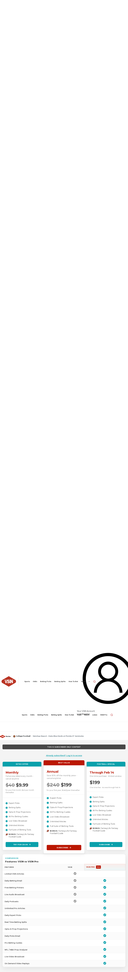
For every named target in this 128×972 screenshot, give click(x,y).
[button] (94, 681)
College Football (23, 736)
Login (79, 714)
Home (8, 736)
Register (86, 714)
